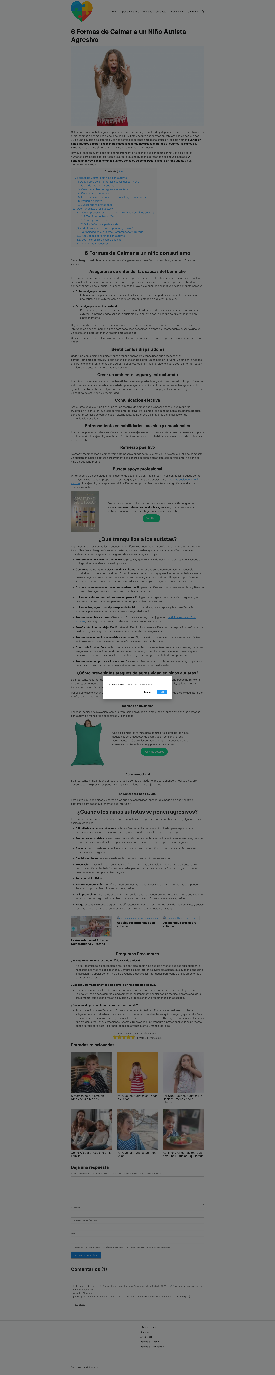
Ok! (162, 692)
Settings (147, 692)
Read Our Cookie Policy (140, 684)
